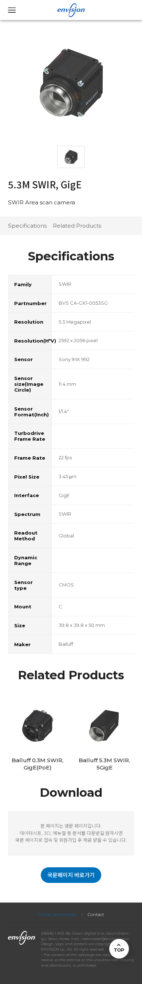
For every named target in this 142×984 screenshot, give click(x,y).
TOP (119, 950)
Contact (96, 914)
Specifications (27, 225)
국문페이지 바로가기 (71, 875)
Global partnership (57, 914)
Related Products (77, 225)
